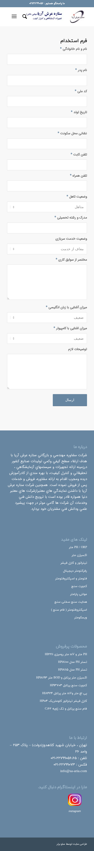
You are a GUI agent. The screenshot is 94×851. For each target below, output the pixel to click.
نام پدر (81, 70)
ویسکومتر (80, 617)
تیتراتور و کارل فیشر (73, 563)
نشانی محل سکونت (72, 133)
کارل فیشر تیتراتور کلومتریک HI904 (63, 701)
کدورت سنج (79, 586)
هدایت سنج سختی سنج (70, 602)
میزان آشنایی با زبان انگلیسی (66, 307)
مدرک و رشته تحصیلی (70, 217)
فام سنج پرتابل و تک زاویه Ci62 (66, 709)
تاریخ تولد (79, 112)
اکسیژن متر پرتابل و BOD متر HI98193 (61, 678)
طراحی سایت (80, 844)
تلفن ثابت (79, 154)
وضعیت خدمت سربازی (71, 238)
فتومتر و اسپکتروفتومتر (71, 578)
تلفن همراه (78, 175)
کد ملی (81, 91)
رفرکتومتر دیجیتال (75, 571)
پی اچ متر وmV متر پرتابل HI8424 (64, 693)
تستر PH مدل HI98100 (72, 662)
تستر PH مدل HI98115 (72, 670)
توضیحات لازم (77, 349)
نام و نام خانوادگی (73, 48)
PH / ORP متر (78, 547)
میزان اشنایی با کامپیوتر (70, 328)
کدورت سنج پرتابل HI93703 (68, 685)
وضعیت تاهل (77, 196)
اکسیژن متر (79, 555)
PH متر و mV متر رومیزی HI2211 (66, 654)
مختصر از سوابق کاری (71, 259)
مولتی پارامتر (78, 594)
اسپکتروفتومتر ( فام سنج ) (69, 610)
